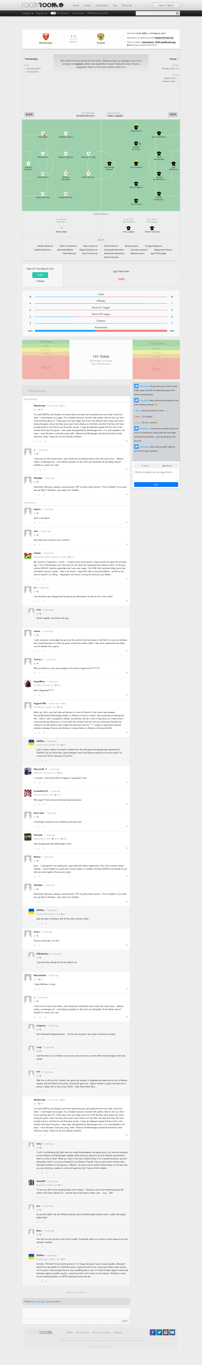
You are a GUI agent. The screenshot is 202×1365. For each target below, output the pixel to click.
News (76, 5)
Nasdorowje (39, 405)
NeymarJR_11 (40, 768)
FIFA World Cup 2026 (97, 13)
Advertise (118, 1332)
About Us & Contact (101, 1332)
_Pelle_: (138, 410)
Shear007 (40, 1181)
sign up (44, 1301)
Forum (87, 5)
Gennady (38, 834)
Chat (156, 484)
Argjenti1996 (40, 703)
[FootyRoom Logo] (44, 5)
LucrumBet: (144, 400)
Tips (115, 5)
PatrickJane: (144, 386)
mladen (37, 552)
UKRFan (40, 741)
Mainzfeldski (40, 975)
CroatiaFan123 (41, 790)
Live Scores (102, 5)
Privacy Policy (82, 1332)
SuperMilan (39, 681)
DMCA (70, 1332)
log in (34, 1301)
